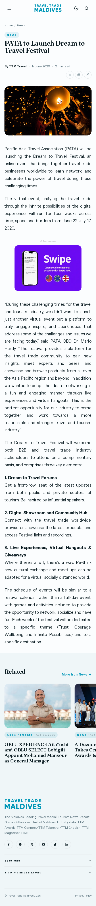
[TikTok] (55, 844)
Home (8, 25)
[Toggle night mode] (76, 8)
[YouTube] (43, 844)
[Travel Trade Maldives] (22, 804)
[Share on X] (70, 75)
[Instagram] (20, 844)
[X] (32, 844)
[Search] (87, 8)
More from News (74, 674)
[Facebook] (8, 844)
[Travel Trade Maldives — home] (48, 8)
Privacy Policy (83, 895)
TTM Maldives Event (22, 872)
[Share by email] (79, 75)
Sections (12, 860)
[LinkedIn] (67, 844)
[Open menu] (9, 8)
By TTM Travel (15, 66)
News (21, 25)
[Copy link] (88, 75)
